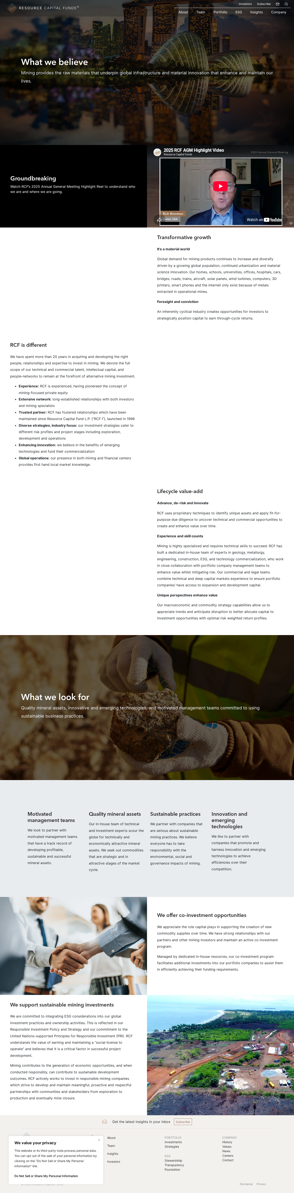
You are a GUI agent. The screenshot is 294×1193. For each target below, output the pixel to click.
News (226, 1151)
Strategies (172, 1146)
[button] (286, 4)
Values (226, 1146)
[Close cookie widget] (99, 1140)
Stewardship (173, 1160)
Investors (245, 4)
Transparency (174, 1165)
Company (278, 12)
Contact (228, 1160)
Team (200, 12)
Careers (227, 1155)
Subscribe (264, 4)
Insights (256, 12)
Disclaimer (246, 1184)
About (183, 12)
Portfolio (220, 12)
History (227, 1142)
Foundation (172, 1169)
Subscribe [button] (183, 1122)
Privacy (261, 1184)
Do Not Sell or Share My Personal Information (46, 1176)
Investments (173, 1142)
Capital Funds (49, 7)
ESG (238, 12)
